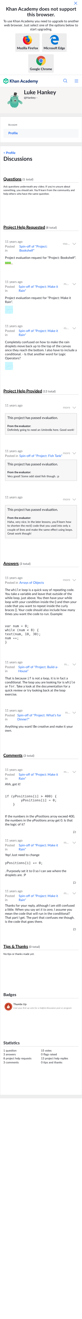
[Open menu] (76, 81)
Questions (12, 179)
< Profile (9, 153)
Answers (11, 564)
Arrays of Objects (31, 582)
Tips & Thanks (15, 947)
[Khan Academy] (19, 81)
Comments (12, 756)
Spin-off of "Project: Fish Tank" (40, 456)
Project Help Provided (22, 391)
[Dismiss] (75, 3)
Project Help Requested (24, 227)
